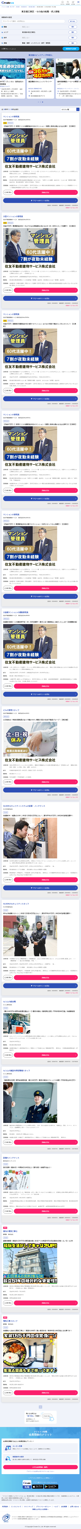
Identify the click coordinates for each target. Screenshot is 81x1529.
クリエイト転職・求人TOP (8, 6)
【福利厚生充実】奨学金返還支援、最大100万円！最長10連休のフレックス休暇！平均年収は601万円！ (39, 1080)
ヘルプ (56, 1506)
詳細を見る (45, 192)
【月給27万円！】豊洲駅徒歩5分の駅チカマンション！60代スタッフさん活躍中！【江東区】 (36, 524)
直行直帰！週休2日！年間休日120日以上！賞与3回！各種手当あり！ (27, 1167)
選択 (73, 27)
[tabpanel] (40, 78)
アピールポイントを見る (41, 200)
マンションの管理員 (11, 117)
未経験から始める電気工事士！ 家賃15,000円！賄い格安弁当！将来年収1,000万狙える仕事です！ (37, 1330)
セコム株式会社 (7, 1004)
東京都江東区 (32, 6)
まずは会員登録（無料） (40, 1467)
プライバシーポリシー (43, 1506)
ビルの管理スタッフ (11, 710)
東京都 (17, 6)
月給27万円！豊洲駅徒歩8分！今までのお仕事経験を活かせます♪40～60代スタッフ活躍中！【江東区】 (39, 226)
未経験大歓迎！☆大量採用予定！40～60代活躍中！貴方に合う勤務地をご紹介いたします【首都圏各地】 (40, 622)
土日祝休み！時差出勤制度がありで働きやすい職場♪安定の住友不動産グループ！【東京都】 (36, 720)
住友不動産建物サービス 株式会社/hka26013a (16, 219)
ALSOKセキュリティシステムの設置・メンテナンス (24, 806)
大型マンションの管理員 (13, 216)
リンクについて (16, 1506)
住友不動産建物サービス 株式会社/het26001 (16, 713)
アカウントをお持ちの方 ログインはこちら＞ (40, 1471)
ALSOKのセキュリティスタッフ (16, 904)
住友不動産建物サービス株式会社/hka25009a (16, 317)
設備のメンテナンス (11, 1158)
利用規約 (5, 1506)
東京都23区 (24, 6)
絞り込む (72, 21)
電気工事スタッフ (10, 1321)
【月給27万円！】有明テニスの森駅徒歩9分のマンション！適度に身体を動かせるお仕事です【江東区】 (40, 424)
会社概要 (64, 1506)
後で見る (8, 192)
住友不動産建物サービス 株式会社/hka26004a (16, 119)
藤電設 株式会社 (8, 1234)
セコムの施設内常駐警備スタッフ (16, 1071)
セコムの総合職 (9, 1002)
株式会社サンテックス (9, 1161)
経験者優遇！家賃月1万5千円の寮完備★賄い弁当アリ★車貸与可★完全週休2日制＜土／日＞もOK (38, 1241)
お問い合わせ (74, 1506)
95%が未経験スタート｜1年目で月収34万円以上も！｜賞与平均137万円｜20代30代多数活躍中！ (37, 913)
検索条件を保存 (71, 49)
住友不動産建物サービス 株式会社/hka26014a (16, 517)
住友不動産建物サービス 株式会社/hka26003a (16, 417)
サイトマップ (28, 1506)
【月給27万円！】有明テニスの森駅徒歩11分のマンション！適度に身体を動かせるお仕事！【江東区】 (39, 126)
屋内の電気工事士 (10, 1231)
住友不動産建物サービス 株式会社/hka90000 (16, 615)
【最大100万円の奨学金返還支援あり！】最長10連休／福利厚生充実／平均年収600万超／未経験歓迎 (39, 1011)
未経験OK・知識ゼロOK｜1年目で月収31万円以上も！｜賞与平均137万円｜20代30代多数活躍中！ (38, 815)
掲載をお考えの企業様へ (40, 1509)
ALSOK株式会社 (8, 809)
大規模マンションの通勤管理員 (15, 612)
